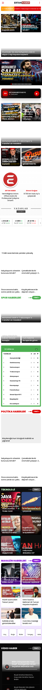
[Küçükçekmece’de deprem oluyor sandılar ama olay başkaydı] (31, 282)
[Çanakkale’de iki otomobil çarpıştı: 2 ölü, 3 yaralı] (31, 263)
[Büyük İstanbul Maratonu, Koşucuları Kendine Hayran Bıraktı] (8, 682)
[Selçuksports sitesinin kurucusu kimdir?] (10, 263)
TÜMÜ (21, 211)
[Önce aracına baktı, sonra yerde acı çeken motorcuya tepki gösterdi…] (10, 282)
